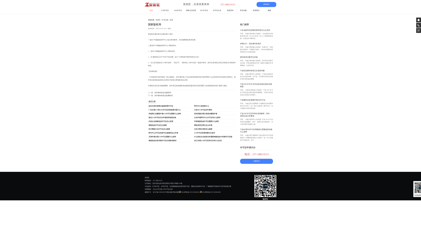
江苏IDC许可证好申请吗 (203, 110)
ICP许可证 (165, 10)
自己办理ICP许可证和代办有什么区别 (208, 140)
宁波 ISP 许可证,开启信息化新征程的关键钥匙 (256, 85)
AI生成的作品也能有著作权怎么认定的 (255, 30)
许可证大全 (217, 10)
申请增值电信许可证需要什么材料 (206, 121)
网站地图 (169, 192)
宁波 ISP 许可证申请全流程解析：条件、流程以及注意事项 (255, 114)
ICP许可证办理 (167, 189)
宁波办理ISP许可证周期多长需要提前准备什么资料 (256, 130)
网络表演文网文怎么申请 (203, 125)
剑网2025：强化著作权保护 (250, 44)
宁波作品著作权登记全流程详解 (252, 71)
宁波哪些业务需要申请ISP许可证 (252, 100)
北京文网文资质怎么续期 (203, 129)
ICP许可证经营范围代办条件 (204, 133)
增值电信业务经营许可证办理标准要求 (163, 140)
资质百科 (230, 10)
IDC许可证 (204, 10)
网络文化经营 (191, 10)
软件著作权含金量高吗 (163, 92)
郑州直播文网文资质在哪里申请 (205, 114)
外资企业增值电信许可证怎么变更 (161, 121)
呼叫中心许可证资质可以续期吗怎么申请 (163, 133)
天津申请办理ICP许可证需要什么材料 (162, 137)
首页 (151, 10)
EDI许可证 (178, 10)
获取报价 (266, 4)
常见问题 (243, 10)
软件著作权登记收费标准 (164, 95)
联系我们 (256, 10)
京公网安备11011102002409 (211, 192)
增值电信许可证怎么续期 (158, 125)
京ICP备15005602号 (159, 192)
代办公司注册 (157, 189)
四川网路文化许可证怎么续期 (159, 129)
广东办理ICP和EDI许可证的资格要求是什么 (165, 110)
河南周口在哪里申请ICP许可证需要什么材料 (165, 114)
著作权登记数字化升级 (249, 57)
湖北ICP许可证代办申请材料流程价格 (162, 117)
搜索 (269, 10)
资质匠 (158, 20)
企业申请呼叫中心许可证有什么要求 (207, 117)
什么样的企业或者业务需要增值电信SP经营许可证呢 (213, 137)
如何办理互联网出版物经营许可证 (161, 106)
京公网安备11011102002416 (190, 192)
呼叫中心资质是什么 (201, 106)
